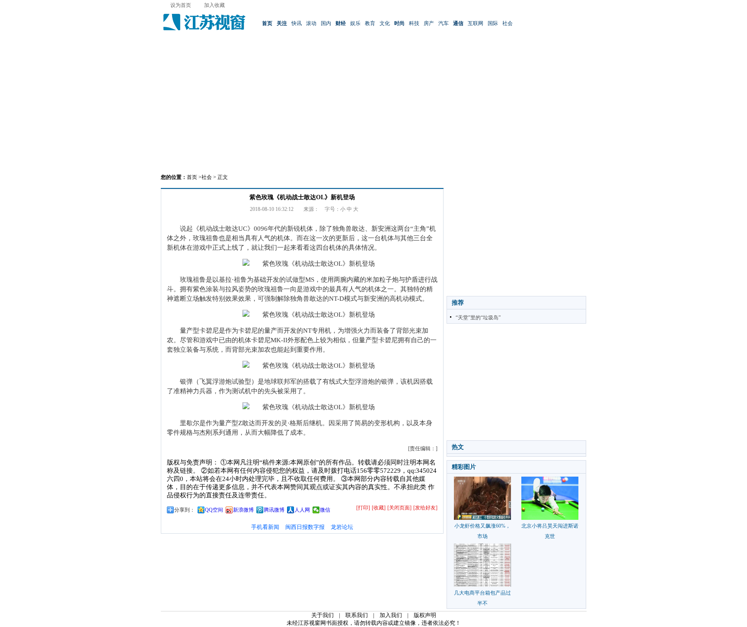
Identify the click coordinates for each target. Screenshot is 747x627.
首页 (267, 23)
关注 (282, 23)
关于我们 (322, 615)
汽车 (443, 23)
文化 (385, 23)
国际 (493, 23)
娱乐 (355, 23)
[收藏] (379, 508)
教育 (370, 23)
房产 (429, 23)
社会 (507, 23)
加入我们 (391, 615)
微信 (325, 510)
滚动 (311, 23)
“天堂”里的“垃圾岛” (478, 318)
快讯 (296, 23)
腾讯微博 (274, 510)
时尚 (399, 23)
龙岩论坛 (342, 527)
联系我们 (356, 615)
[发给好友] (425, 508)
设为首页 (180, 5)
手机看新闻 (265, 527)
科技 (414, 23)
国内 (326, 23)
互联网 (475, 23)
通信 (458, 23)
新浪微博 (243, 510)
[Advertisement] (373, 105)
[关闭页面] (399, 508)
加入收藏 (214, 5)
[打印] (363, 508)
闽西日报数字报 (305, 527)
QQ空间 (214, 510)
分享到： (184, 510)
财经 (340, 23)
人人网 (302, 510)
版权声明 (425, 615)
